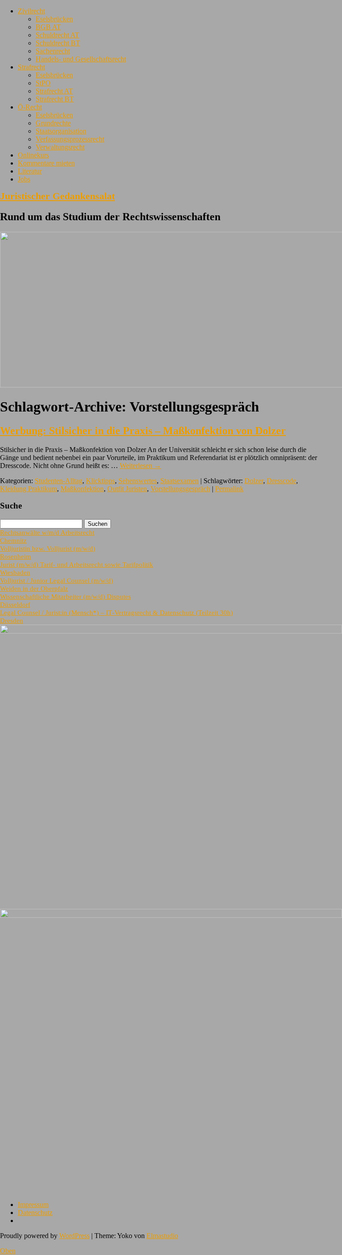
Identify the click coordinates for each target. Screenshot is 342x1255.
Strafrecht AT (54, 91)
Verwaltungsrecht (60, 147)
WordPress (74, 1235)
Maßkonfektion (82, 488)
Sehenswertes (137, 480)
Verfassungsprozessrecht (70, 139)
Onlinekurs (33, 155)
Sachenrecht (53, 51)
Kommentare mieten (46, 163)
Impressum (33, 1204)
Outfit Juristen (127, 488)
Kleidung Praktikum (28, 488)
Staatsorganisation (61, 131)
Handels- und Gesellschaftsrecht (81, 59)
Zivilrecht (31, 11)
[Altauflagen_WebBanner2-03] (171, 915)
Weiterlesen (140, 465)
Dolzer (253, 480)
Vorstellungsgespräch (180, 488)
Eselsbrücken (54, 19)
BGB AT (48, 27)
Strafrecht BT (55, 99)
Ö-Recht (30, 107)
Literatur (30, 171)
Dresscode (281, 480)
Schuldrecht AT (57, 35)
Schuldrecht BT (58, 43)
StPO (43, 83)
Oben (8, 1251)
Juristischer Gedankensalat (57, 196)
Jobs (24, 179)
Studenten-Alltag (58, 480)
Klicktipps (100, 480)
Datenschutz (35, 1212)
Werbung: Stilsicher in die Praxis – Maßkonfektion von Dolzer (143, 430)
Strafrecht (31, 67)
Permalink (229, 488)
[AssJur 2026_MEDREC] (171, 631)
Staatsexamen (179, 480)
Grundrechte (53, 123)
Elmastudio (162, 1235)
